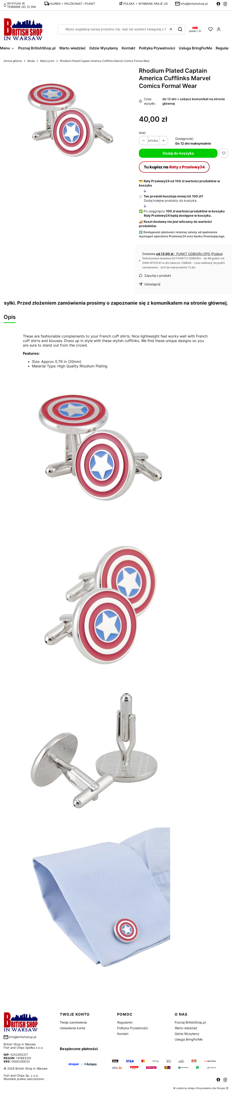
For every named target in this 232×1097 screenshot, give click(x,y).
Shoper (221, 1088)
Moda (31, 61)
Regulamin (125, 1022)
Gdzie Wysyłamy (187, 1034)
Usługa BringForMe (189, 1039)
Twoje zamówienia (73, 1022)
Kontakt (122, 1034)
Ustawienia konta (72, 1028)
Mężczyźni (47, 61)
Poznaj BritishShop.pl (190, 1022)
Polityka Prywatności (132, 1028)
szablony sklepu (185, 1088)
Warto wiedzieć (186, 1028)
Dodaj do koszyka (178, 153)
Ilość (142, 133)
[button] (180, 29)
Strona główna (13, 61)
